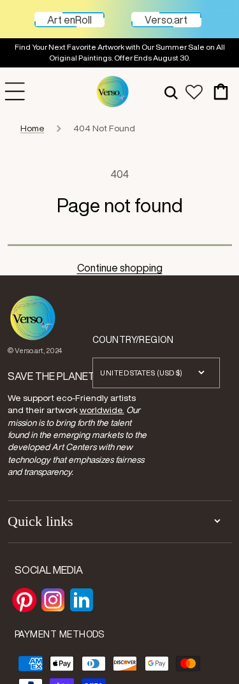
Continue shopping (120, 268)
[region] (119, 53)
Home (32, 128)
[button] (171, 91)
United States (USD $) (141, 372)
